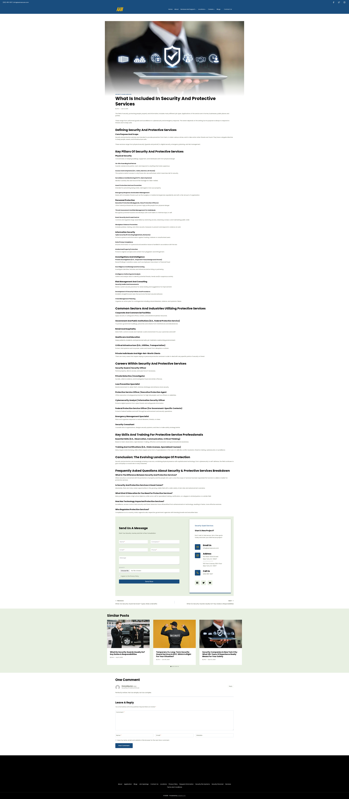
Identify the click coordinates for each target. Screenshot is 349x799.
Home (170, 9)
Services (228, 784)
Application (128, 784)
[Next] (239, 642)
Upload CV (122, 567)
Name (122, 542)
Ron (118, 108)
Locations (163, 784)
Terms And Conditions (174, 787)
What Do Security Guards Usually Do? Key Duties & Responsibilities (210, 602)
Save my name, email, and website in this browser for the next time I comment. (143, 740)
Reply (230, 686)
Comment (120, 712)
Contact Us (228, 9)
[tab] (170, 666)
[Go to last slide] (110, 642)
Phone (154, 550)
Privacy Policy (173, 784)
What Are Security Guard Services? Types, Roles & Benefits (136, 602)
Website (199, 735)
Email (122, 550)
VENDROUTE (181, 796)
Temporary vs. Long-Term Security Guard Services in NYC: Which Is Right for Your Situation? (173, 654)
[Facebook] (333, 2)
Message (123, 558)
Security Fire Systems (202, 784)
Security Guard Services (123, 94)
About (176, 9)
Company (155, 542)
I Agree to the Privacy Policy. (130, 576)
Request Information (186, 784)
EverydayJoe (127, 686)
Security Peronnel (217, 784)
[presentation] (128, 634)
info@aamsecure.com (21, 2)
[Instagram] (344, 2)
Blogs (218, 9)
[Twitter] (339, 2)
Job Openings (144, 784)
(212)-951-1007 (7, 2)
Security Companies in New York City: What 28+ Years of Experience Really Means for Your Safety (219, 654)
